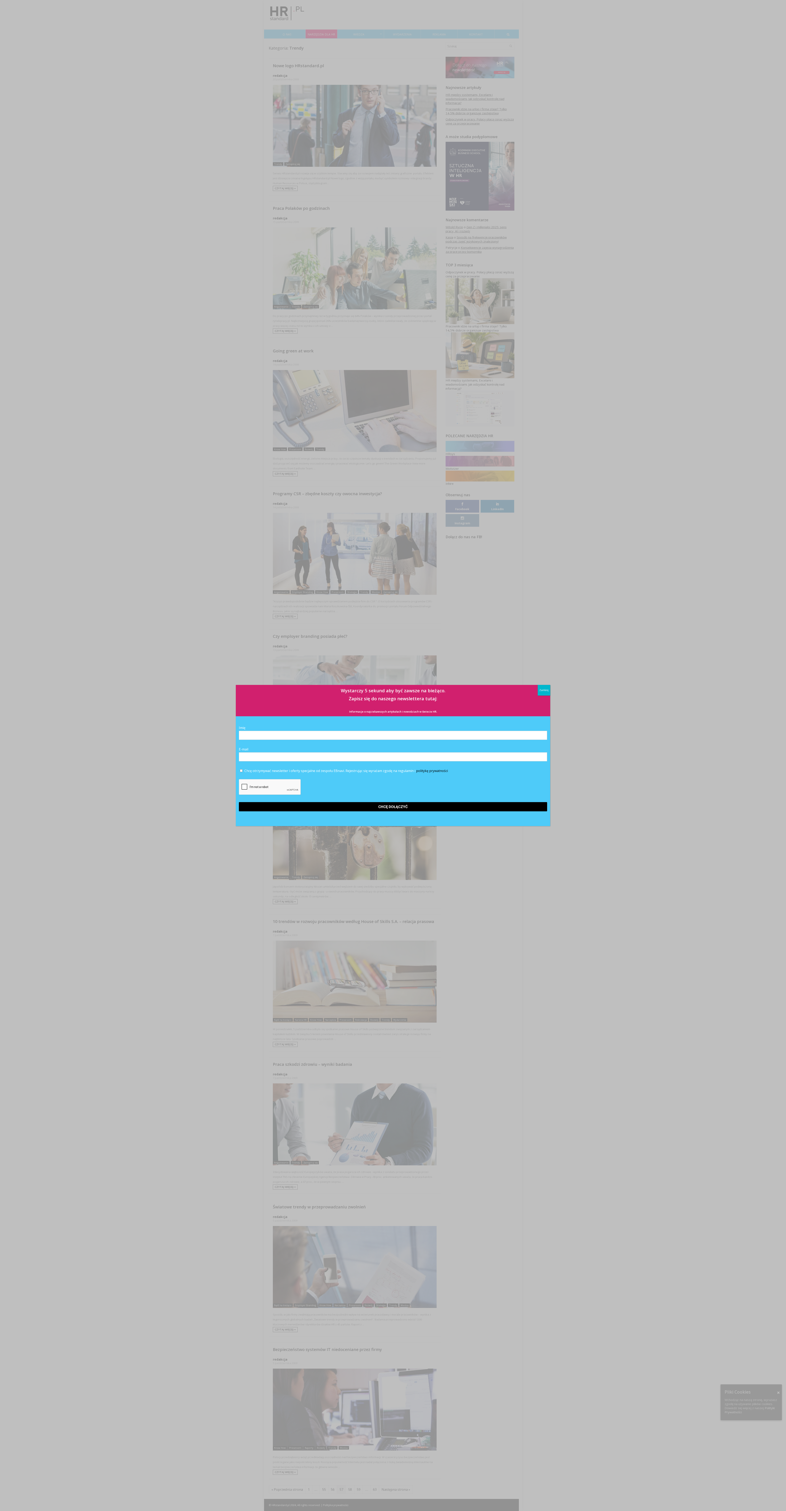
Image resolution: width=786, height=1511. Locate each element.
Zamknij (544, 690)
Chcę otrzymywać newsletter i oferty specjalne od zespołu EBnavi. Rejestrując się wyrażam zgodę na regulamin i (346, 771)
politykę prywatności (432, 771)
